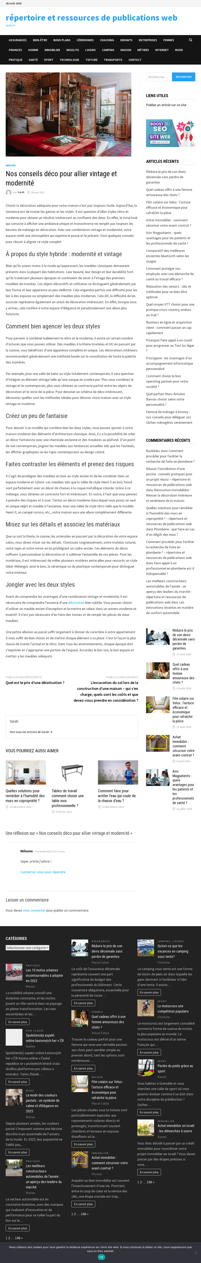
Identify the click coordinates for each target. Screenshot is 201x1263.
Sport (48, 60)
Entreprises (148, 40)
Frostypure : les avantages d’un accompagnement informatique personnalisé (169, 363)
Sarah (21, 192)
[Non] (196, 1253)
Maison (126, 50)
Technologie (69, 60)
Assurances (18, 40)
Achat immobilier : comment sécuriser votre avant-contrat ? (184, 746)
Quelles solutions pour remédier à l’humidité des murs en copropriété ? (25, 796)
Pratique (15, 60)
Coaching (107, 40)
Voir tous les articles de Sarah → (31, 732)
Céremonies (85, 40)
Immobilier (52, 50)
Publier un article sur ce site (166, 105)
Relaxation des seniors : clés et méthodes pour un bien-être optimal (168, 291)
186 (17, 1238)
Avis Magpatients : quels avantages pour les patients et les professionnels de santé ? (168, 238)
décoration (76, 602)
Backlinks (153, 450)
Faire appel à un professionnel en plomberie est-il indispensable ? (170, 568)
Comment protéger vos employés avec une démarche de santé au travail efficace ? (170, 273)
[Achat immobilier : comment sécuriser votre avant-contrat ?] (158, 737)
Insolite (72, 50)
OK (101, 1257)
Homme (33, 50)
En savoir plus (17, 1022)
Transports (113, 60)
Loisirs (90, 50)
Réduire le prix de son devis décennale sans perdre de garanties (166, 176)
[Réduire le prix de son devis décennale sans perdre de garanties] (158, 631)
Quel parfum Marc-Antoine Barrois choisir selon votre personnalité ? (165, 399)
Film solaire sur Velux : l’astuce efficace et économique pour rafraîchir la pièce (168, 207)
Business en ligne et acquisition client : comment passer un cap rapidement (169, 327)
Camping (108, 50)
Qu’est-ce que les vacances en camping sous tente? (173, 951)
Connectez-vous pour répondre (43, 872)
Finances (15, 50)
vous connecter (34, 910)
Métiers (143, 50)
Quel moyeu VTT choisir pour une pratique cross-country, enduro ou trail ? (170, 309)
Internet (162, 50)
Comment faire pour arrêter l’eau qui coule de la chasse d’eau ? (117, 796)
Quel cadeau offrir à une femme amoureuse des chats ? (109, 1022)
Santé (33, 60)
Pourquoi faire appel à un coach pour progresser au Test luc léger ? (170, 345)
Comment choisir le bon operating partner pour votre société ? (167, 381)
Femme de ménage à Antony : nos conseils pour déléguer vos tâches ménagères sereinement (169, 417)
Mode (179, 50)
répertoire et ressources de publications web (91, 17)
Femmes (168, 40)
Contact (135, 60)
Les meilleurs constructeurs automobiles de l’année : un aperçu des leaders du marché (44, 1176)
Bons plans (61, 40)
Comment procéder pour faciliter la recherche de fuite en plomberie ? (170, 456)
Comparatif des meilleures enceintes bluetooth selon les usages (167, 255)
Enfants (126, 40)
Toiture (91, 60)
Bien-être (40, 40)
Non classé (35, 1030)
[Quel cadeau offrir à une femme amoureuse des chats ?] (158, 665)
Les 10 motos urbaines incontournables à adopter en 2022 (44, 975)
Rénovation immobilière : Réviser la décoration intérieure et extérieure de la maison (169, 495)
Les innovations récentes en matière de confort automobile (169, 607)
